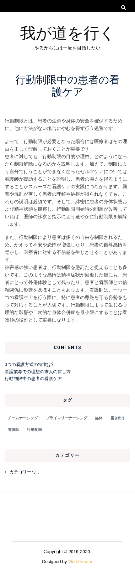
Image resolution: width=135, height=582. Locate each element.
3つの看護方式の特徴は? (29, 364)
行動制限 (34, 429)
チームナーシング (23, 417)
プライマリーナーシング (66, 417)
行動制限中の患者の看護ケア (33, 378)
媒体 (99, 417)
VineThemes (80, 561)
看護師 (13, 429)
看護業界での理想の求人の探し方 (38, 371)
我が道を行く (67, 32)
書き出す (118, 417)
